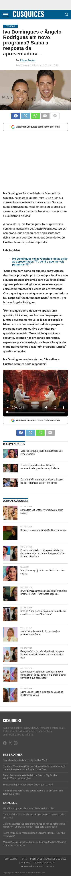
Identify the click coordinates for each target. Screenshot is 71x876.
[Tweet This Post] (25, 114)
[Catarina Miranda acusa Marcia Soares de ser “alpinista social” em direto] (10, 485)
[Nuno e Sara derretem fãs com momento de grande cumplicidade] (10, 471)
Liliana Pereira (28, 60)
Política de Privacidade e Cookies (48, 859)
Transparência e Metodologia (37, 867)
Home (24, 859)
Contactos (11, 859)
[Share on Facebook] (15, 114)
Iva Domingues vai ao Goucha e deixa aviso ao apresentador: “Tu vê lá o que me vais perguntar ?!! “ (40, 261)
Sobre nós (24, 863)
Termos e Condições (45, 863)
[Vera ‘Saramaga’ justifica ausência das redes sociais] (10, 457)
